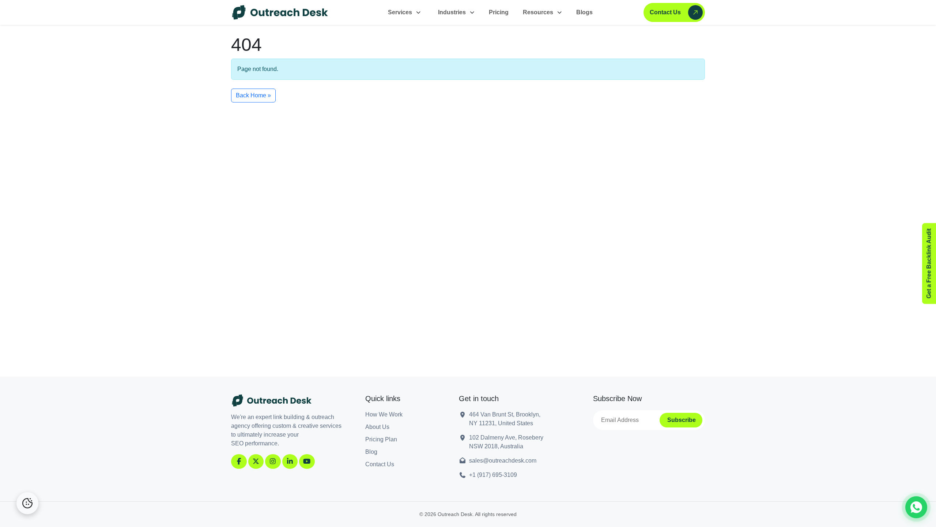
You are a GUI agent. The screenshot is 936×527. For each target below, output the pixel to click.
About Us (377, 427)
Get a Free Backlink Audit (929, 264)
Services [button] (400, 12)
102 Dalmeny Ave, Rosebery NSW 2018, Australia (506, 441)
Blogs (584, 12)
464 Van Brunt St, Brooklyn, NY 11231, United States (504, 418)
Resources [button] (538, 12)
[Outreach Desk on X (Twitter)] (256, 461)
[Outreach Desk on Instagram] (273, 461)
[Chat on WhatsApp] (916, 507)
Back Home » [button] (253, 95)
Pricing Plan (381, 439)
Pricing (499, 12)
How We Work (384, 414)
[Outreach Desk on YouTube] (307, 461)
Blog (371, 452)
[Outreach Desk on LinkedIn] (290, 461)
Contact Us (665, 12)
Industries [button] (452, 12)
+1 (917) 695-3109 (493, 475)
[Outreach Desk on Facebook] (239, 461)
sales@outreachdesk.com (502, 460)
